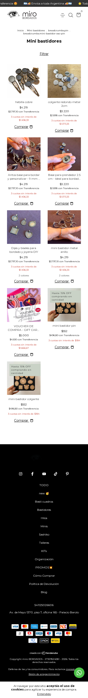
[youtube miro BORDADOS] (44, 474)
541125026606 (44, 605)
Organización (44, 559)
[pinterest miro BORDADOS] (67, 474)
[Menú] (63, 15)
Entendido (44, 694)
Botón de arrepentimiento (44, 674)
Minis (44, 526)
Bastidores (44, 510)
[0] (78, 15)
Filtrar (44, 54)
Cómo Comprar (44, 575)
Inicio (20, 30)
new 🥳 (44, 493)
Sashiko (44, 534)
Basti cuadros (44, 501)
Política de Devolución (44, 584)
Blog (44, 592)
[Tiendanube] (44, 653)
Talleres (44, 542)
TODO (44, 485)
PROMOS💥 (44, 567)
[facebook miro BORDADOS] (32, 474)
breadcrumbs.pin (58, 30)
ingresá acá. (73, 669)
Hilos (44, 518)
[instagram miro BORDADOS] (21, 474)
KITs (44, 551)
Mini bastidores (36, 30)
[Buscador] (71, 15)
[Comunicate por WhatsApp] (79, 672)
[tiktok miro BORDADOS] (55, 474)
